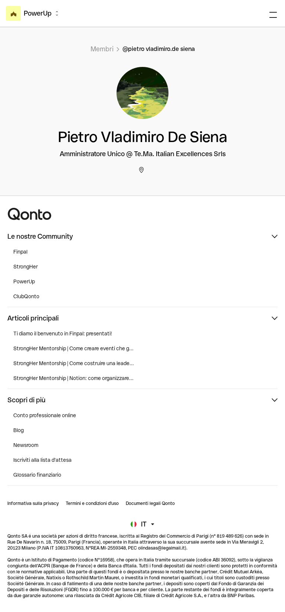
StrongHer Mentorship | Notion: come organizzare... (73, 378)
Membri (102, 49)
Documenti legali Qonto (150, 503)
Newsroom (25, 445)
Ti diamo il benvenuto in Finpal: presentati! (62, 333)
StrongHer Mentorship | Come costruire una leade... (73, 363)
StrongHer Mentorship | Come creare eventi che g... (73, 348)
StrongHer (25, 267)
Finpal (20, 252)
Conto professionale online (44, 415)
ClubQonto (26, 296)
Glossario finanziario (37, 475)
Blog (18, 430)
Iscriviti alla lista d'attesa (42, 460)
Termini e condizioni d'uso (92, 503)
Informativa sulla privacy (33, 503)
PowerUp (24, 281)
